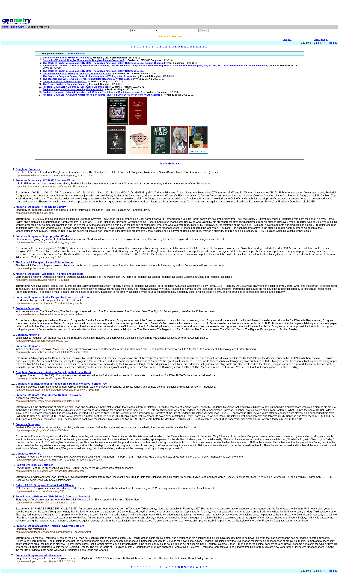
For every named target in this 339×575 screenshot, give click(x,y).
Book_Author (18, 26)
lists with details (170, 163)
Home (5, 26)
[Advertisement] (169, 9)
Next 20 (333, 43)
